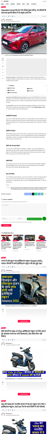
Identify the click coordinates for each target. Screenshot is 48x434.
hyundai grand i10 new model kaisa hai (37, 189)
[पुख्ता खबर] (6, 1)
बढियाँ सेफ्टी (31, 88)
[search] (43, 1)
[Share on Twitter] (8, 16)
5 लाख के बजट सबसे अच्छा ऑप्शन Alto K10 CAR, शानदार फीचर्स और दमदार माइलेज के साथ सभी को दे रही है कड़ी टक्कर (41, 245)
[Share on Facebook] (7, 16)
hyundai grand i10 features (29, 187)
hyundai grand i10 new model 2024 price (21, 189)
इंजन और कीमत (31, 90)
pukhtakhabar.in (9, 19)
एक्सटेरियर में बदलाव (12, 88)
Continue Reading (24, 321)
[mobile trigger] (2, 1)
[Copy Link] (10, 16)
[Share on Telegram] (2, 72)
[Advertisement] (26, 67)
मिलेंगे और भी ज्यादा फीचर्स (13, 92)
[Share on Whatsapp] (2, 69)
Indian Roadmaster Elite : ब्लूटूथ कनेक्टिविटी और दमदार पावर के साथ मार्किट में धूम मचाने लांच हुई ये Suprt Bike (6, 245)
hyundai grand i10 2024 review (17, 187)
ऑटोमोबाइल (3, 240)
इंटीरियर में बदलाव (11, 90)
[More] (14, 16)
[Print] (12, 16)
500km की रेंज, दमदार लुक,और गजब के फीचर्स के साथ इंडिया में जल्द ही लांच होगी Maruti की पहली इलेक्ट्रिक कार (17, 245)
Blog (38, 240)
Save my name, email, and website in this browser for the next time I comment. (17, 222)
